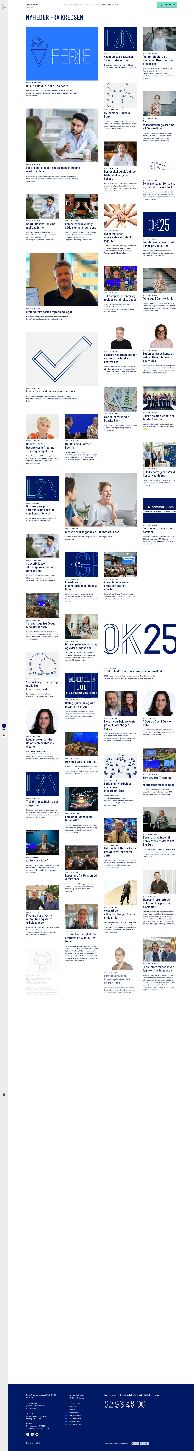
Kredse (75, 5)
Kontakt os (72, 1401)
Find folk (72, 1410)
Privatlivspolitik (74, 1413)
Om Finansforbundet (76, 1395)
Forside (67, 5)
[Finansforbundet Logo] (5, 7)
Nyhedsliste (113, 5)
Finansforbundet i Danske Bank (93, 5)
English (37, 1443)
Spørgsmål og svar (75, 1424)
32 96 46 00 (125, 1404)
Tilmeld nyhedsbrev (76, 1404)
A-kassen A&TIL (74, 1421)
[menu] (4, 727)
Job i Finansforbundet (76, 1398)
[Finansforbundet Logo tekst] (32, 5)
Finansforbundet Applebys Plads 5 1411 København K (41, 1396)
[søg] (4, 736)
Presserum (72, 1407)
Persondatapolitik (75, 1418)
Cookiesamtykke (75, 1416)
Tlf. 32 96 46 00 (31, 1403)
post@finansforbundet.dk (35, 1406)
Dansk (28, 1443)
